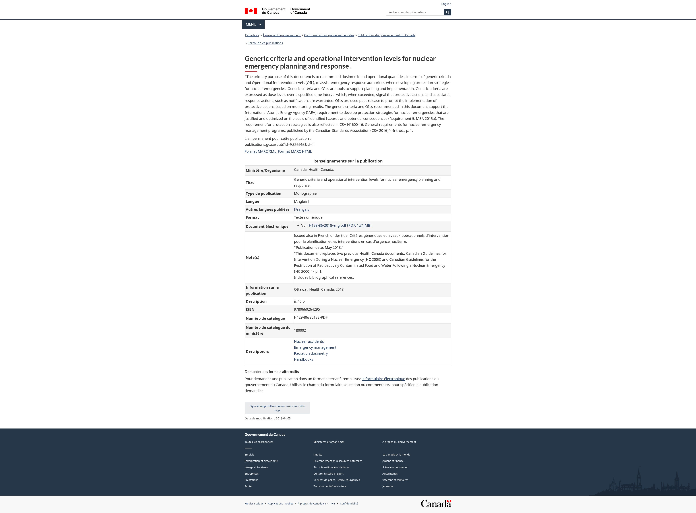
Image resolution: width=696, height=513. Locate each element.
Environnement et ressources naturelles (338, 461)
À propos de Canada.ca (312, 503)
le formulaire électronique (383, 378)
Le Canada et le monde (396, 454)
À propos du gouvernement (282, 35)
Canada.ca (252, 35)
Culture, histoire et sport (328, 473)
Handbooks (303, 359)
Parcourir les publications (265, 43)
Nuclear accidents (309, 341)
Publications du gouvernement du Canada (386, 35)
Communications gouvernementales (329, 35)
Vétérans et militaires (395, 480)
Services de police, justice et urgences (337, 480)
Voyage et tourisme (256, 467)
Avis (333, 503)
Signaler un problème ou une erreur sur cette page (277, 408)
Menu (255, 24)
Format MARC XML (260, 151)
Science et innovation (395, 467)
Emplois (249, 454)
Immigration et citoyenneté (261, 461)
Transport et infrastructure (330, 486)
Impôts (318, 454)
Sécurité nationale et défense (331, 467)
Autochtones (390, 473)
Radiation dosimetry (311, 353)
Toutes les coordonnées (259, 442)
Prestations (251, 480)
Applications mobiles (280, 503)
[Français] (302, 209)
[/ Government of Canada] (277, 11)
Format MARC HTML (295, 151)
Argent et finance (393, 461)
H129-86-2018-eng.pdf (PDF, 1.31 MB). (340, 225)
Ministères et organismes (329, 442)
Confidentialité (349, 503)
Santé (248, 486)
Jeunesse (387, 486)
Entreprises (252, 473)
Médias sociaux (254, 503)
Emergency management (315, 347)
